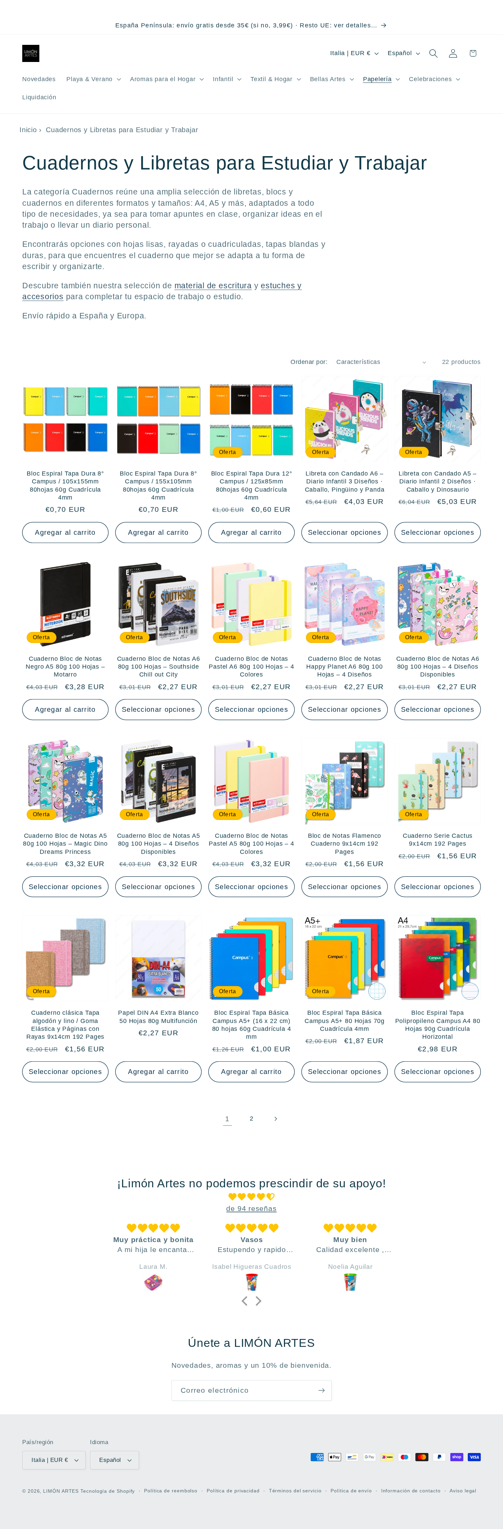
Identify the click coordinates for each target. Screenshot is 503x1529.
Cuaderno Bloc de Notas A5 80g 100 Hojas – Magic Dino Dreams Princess (65, 843)
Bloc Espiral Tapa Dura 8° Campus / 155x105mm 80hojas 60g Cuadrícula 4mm (158, 485)
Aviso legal (463, 1490)
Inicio (28, 130)
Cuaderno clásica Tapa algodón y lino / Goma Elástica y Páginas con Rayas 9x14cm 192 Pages (65, 1024)
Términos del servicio (295, 1490)
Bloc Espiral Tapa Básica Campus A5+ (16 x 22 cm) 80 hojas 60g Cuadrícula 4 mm (251, 1024)
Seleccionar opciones (344, 532)
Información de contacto (411, 1490)
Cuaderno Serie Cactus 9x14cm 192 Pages (438, 839)
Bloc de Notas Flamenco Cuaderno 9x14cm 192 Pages (344, 843)
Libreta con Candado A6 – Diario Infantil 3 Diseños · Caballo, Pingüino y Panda (345, 481)
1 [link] (227, 1119)
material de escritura (213, 285)
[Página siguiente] (275, 1118)
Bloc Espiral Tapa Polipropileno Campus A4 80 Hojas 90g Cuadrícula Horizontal (437, 1024)
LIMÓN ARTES (61, 1491)
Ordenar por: (309, 361)
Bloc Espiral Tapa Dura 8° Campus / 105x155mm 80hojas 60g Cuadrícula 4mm (65, 485)
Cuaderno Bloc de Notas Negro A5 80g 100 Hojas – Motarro (65, 666)
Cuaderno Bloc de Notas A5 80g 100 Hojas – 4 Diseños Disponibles (158, 843)
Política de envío (351, 1490)
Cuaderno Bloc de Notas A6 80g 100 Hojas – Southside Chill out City (158, 666)
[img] (251, 1197)
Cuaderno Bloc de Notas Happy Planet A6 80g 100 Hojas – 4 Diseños (344, 666)
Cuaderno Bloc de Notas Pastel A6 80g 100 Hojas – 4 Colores (251, 666)
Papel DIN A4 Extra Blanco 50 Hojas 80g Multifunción (158, 1016)
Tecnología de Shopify (107, 1491)
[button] (93, 79)
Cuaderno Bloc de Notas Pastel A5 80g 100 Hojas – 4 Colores (251, 843)
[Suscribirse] (321, 1390)
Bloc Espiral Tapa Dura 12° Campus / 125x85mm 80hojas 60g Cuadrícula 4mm (251, 485)
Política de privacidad (233, 1490)
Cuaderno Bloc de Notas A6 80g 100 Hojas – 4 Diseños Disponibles (437, 666)
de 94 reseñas (251, 1208)
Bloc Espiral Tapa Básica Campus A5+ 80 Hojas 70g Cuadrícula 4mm (345, 1020)
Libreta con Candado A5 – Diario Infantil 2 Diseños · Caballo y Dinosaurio (438, 481)
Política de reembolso (170, 1490)
